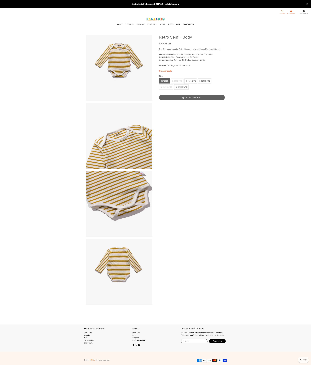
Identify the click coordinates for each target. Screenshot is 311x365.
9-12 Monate (204, 81)
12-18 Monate (166, 87)
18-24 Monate (181, 87)
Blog (134, 335)
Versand (135, 338)
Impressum (88, 343)
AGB (85, 338)
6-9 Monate (191, 81)
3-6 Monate (177, 81)
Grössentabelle (165, 71)
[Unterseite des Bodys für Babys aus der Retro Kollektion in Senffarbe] (119, 204)
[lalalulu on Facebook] (133, 345)
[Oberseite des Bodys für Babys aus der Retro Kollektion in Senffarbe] (119, 136)
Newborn (164, 81)
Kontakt (87, 335)
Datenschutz (89, 340)
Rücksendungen (138, 340)
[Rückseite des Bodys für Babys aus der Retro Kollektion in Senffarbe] (119, 272)
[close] (307, 4)
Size (161, 76)
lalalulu (92, 360)
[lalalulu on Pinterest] (136, 345)
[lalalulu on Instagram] (139, 345)
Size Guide (88, 333)
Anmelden (217, 341)
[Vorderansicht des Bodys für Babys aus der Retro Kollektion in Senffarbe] (119, 68)
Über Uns (136, 333)
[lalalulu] (155, 19)
